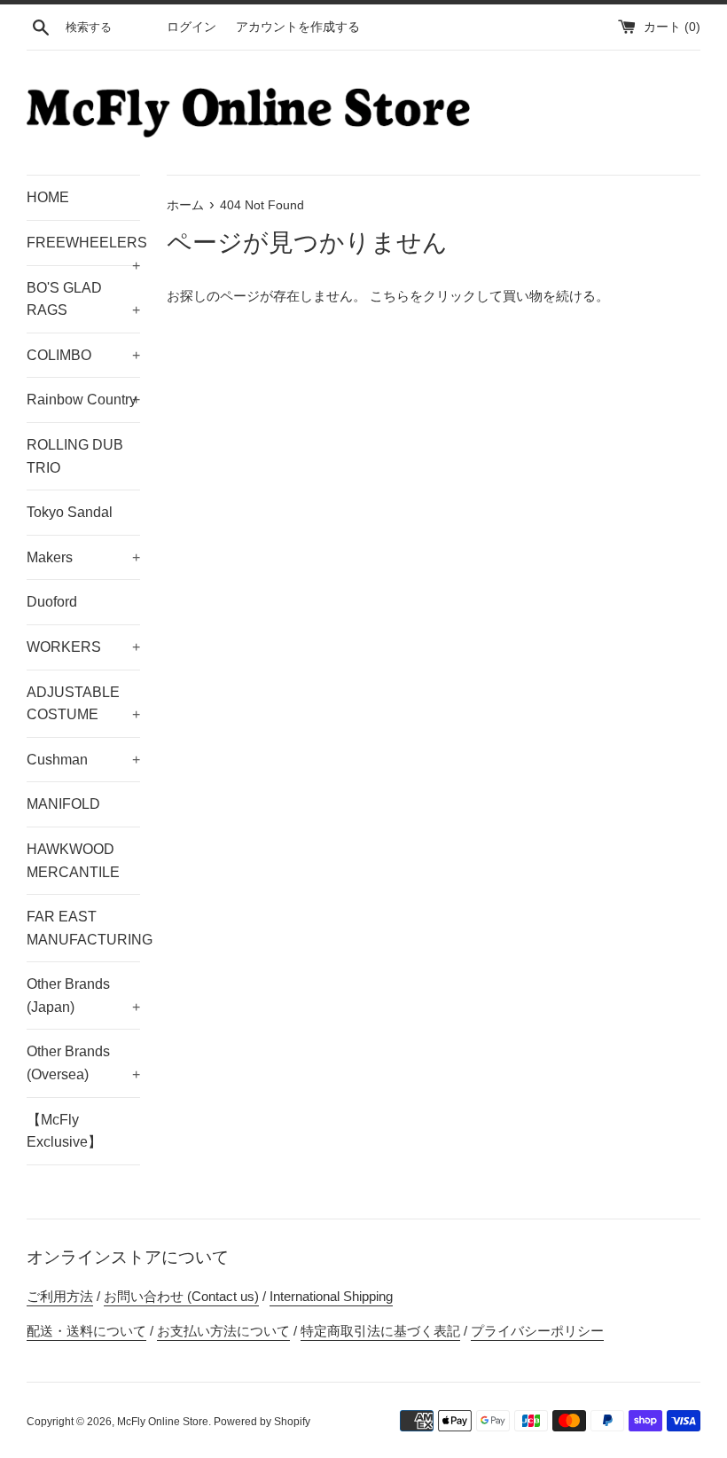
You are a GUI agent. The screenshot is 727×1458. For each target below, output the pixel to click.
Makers (83, 557)
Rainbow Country (83, 399)
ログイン (191, 27)
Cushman (83, 759)
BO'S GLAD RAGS (83, 299)
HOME (48, 197)
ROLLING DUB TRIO (75, 456)
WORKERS (83, 647)
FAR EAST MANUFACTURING (83, 928)
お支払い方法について (223, 1330)
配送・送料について (86, 1330)
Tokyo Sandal (70, 512)
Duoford (52, 601)
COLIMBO (83, 355)
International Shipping (331, 1296)
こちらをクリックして (436, 295)
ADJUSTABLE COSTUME (83, 704)
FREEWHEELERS (83, 250)
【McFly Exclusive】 (64, 1131)
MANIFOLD (63, 803)
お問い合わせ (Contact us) (181, 1296)
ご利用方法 (60, 1296)
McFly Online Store (162, 1421)
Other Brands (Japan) (83, 995)
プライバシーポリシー (537, 1330)
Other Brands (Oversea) (83, 1063)
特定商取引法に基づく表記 (380, 1330)
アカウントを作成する (298, 27)
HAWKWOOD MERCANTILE (73, 861)
